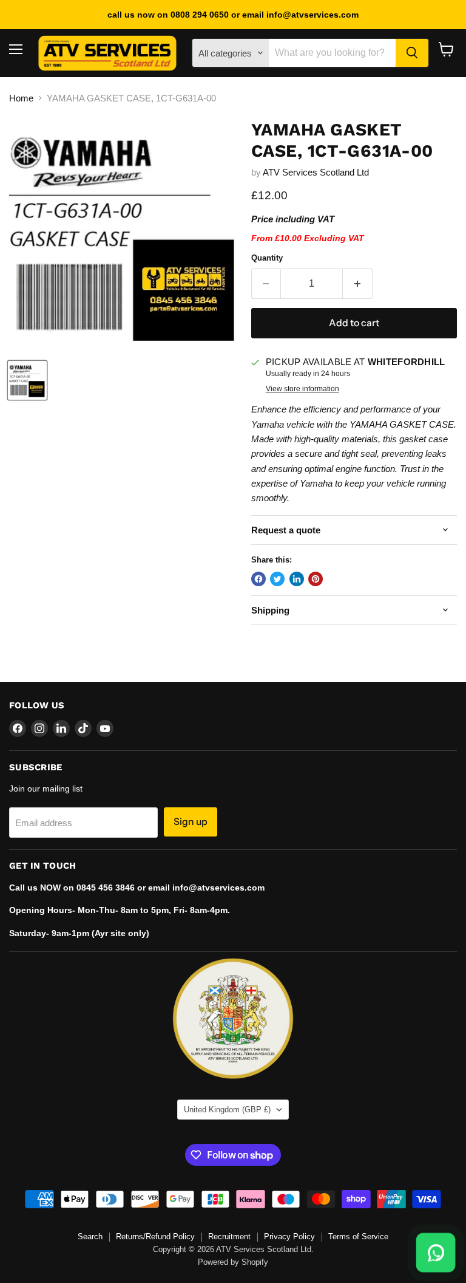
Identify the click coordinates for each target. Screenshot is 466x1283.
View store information (302, 389)
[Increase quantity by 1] (358, 284)
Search (90, 1236)
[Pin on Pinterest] (315, 579)
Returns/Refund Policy (155, 1236)
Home (21, 98)
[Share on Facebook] (258, 579)
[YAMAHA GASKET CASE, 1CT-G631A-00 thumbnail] (27, 380)
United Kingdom (227, 1109)
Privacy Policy (289, 1236)
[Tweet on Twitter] (277, 579)
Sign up (191, 821)
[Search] (412, 53)
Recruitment (229, 1236)
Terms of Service (358, 1236)
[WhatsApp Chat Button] (435, 1252)
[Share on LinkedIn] (296, 579)
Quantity (267, 257)
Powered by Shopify (233, 1262)
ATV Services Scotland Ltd (316, 172)
